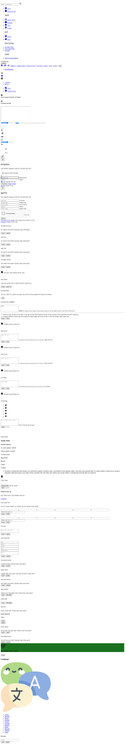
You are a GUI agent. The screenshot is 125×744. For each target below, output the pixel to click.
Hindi (6, 727)
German (7, 723)
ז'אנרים (9, 28)
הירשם (7, 84)
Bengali (7, 716)
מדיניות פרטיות (30, 66)
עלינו (50, 66)
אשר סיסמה (22, 209)
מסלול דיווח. (46, 386)
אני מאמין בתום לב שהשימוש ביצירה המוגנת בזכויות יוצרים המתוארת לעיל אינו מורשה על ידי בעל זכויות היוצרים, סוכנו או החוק (40, 314)
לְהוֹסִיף (8, 556)
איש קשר (39, 66)
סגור (3, 298)
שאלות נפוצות (21, 66)
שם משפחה (22, 202)
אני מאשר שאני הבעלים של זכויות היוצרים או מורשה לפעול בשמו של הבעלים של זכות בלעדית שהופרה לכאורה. (36, 316)
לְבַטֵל (3, 233)
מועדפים (7, 50)
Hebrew (4, 63)
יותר (60, 66)
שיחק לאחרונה (9, 47)
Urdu (6, 732)
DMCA (13, 66)
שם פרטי (22, 200)
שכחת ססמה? (12, 184)
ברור (6, 153)
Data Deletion (9, 69)
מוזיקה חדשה (11, 20)
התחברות (7, 82)
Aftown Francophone (11, 58)
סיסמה (21, 180)
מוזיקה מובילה (11, 11)
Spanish (7, 729)
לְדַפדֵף (9, 37)
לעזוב (7, 632)
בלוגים (55, 66)
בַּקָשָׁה (8, 534)
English (7, 720)
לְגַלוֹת (9, 9)
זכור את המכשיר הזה (9, 182)
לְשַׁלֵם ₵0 (9, 595)
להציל (8, 514)
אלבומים (9, 23)
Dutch (6, 718)
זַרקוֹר (9, 25)
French (7, 722)
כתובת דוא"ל (23, 204)
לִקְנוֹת (3, 623)
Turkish (7, 730)
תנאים (46, 66)
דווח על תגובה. (48, 340)
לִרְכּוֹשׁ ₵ (8, 287)
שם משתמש (23, 177)
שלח (7, 318)
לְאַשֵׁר (7, 487)
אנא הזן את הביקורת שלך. (27, 425)
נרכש (9, 39)
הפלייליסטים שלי (10, 49)
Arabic (7, 715)
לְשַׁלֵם (8, 575)
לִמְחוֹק (8, 233)
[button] (62, 4)
